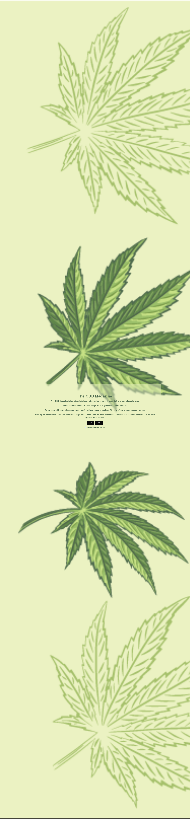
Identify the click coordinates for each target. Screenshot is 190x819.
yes (99, 423)
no (91, 423)
